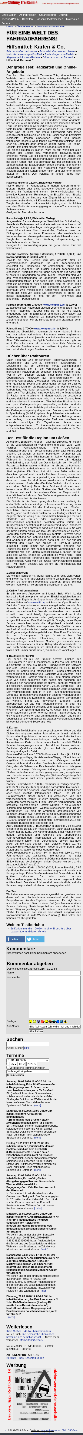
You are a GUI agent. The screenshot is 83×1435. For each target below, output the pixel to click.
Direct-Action (8, 14)
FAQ (64, 1430)
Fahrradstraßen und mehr (51, 26)
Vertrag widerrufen (42, 1433)
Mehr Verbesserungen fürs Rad (24, 54)
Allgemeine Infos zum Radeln (23, 57)
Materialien (72, 19)
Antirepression (27, 14)
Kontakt (45, 1430)
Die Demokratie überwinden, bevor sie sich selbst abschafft (30, 1336)
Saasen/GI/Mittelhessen (49, 19)
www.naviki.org (37, 602)
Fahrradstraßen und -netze (21, 51)
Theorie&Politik (10, 19)
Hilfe (27, 1047)
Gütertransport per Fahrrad (58, 57)
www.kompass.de (54, 304)
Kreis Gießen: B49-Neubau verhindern (28, 1331)
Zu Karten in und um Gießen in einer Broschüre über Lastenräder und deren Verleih (41, 930)
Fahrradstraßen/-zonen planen (57, 51)
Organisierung (47, 14)
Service (5, 23)
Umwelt (63, 14)
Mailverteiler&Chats (31, 1340)
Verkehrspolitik (25, 26)
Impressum (54, 1430)
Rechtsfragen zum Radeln (59, 54)
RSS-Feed (73, 1430)
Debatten (27, 19)
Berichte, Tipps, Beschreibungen (25, 1358)
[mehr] (37, 1105)
